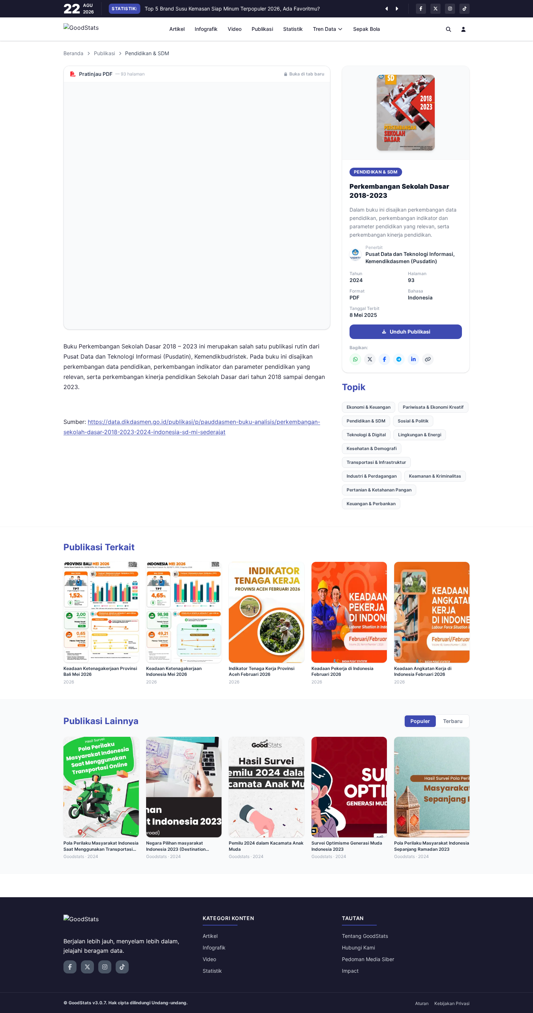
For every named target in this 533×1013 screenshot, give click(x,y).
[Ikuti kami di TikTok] (464, 9)
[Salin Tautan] (428, 359)
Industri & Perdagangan (372, 476)
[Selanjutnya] (396, 8)
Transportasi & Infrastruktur (376, 462)
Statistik (293, 29)
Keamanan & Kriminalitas (435, 476)
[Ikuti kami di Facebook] (421, 9)
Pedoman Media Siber (368, 959)
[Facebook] (384, 359)
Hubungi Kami (358, 947)
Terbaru (453, 721)
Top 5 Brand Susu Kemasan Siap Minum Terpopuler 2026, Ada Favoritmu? (232, 8)
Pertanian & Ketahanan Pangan (379, 490)
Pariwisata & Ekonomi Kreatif (433, 407)
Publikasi (262, 29)
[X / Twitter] (370, 359)
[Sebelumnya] (386, 8)
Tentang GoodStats (365, 936)
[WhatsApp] (355, 359)
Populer (420, 721)
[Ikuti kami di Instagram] (450, 9)
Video (234, 29)
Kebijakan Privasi (452, 1003)
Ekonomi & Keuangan (369, 407)
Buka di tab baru (306, 74)
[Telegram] (399, 359)
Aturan (422, 1003)
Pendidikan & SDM (376, 172)
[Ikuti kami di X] (435, 9)
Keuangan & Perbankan (371, 503)
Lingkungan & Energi (419, 434)
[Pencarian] (448, 29)
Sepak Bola (366, 29)
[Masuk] (464, 29)
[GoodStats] (85, 29)
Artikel (177, 29)
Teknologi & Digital (366, 434)
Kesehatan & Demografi (372, 448)
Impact (350, 971)
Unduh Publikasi (410, 331)
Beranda (73, 53)
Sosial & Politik (413, 421)
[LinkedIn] (413, 359)
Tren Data (324, 29)
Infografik (206, 29)
